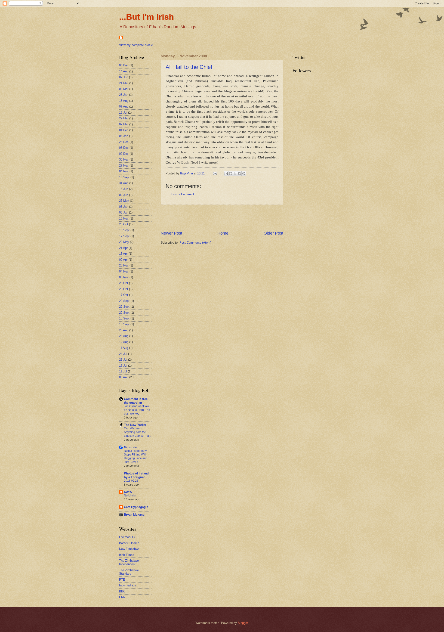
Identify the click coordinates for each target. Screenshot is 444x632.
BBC (122, 591)
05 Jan (123, 136)
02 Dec (124, 153)
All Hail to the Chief (189, 67)
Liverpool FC (127, 537)
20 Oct (123, 289)
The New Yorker (135, 425)
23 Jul (123, 359)
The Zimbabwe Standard (129, 571)
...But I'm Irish (146, 17)
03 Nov (124, 277)
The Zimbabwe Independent (129, 562)
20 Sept (124, 312)
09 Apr (123, 259)
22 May (124, 242)
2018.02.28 (131, 480)
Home (222, 233)
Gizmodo (130, 447)
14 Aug (123, 71)
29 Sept (124, 301)
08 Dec (124, 147)
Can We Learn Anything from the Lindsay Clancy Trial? (137, 432)
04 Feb (123, 130)
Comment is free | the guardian (136, 400)
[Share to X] (235, 173)
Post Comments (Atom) (195, 242)
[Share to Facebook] (239, 173)
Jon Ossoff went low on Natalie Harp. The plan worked (137, 410)
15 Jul (123, 112)
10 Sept (124, 177)
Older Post (273, 233)
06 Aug (123, 377)
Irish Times (126, 555)
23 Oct (123, 283)
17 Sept (124, 236)
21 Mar (123, 83)
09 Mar (123, 89)
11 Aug (123, 348)
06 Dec (124, 65)
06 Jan (123, 206)
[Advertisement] (222, 218)
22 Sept (124, 306)
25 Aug (123, 330)
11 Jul (123, 371)
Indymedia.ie (127, 585)
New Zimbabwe (129, 549)
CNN (122, 597)
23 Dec (124, 142)
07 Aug (123, 106)
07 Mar (123, 124)
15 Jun (123, 189)
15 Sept (124, 318)
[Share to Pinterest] (243, 173)
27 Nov (124, 165)
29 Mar (123, 118)
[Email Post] (215, 173)
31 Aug (123, 183)
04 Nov (124, 171)
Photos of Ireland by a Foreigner (136, 475)
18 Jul (123, 365)
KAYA (128, 492)
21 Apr (123, 248)
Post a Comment (182, 194)
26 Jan (123, 94)
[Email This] (226, 173)
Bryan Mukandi (134, 514)
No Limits (130, 495)
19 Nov (124, 218)
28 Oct (123, 224)
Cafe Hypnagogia (136, 507)
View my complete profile (136, 45)
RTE (122, 579)
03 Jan (123, 212)
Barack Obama (129, 543)
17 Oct (123, 295)
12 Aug (123, 342)
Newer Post (171, 233)
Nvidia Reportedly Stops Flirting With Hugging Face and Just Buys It (135, 456)
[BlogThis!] (230, 173)
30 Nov (124, 159)
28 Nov (124, 265)
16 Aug (123, 100)
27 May (124, 200)
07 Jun (123, 77)
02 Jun (123, 195)
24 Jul (123, 354)
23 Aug (123, 336)
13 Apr (123, 253)
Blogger (243, 623)
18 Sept (124, 230)
